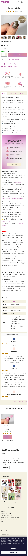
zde (2, 545)
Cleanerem (18, 182)
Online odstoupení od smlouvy (9, 519)
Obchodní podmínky (6, 515)
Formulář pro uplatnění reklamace (10, 524)
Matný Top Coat (6, 221)
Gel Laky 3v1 (14, 301)
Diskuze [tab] (21, 93)
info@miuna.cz (5, 534)
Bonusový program (6, 513)
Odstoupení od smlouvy (7, 522)
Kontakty (3, 511)
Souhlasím (13, 552)
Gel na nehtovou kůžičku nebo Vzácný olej (13, 198)
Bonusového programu (15, 59)
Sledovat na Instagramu (12, 502)
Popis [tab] (3, 93)
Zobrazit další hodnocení (20, 401)
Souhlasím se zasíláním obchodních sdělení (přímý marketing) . (13, 459)
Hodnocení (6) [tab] (12, 93)
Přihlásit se (5, 467)
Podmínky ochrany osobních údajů (10, 517)
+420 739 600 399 (5, 536)
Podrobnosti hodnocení (14, 12)
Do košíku (18, 55)
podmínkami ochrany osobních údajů (13, 463)
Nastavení (13, 548)
